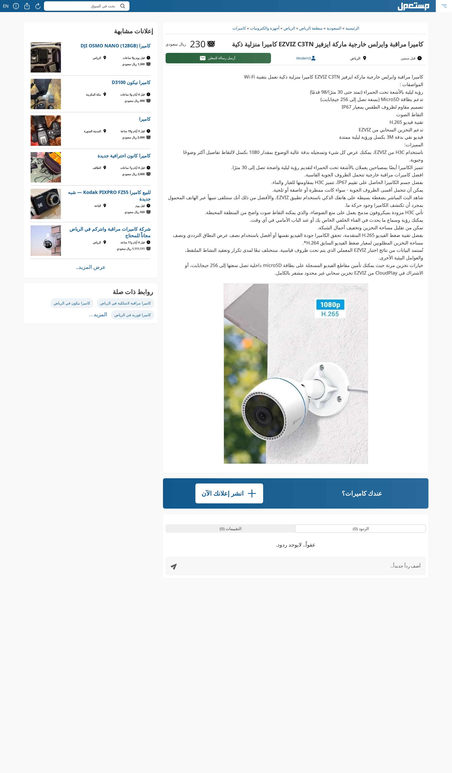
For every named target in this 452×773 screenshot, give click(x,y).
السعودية (334, 28)
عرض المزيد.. (91, 266)
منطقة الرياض (311, 28)
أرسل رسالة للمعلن (221, 57)
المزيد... (98, 314)
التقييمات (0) (230, 528)
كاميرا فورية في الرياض (132, 314)
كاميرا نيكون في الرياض (72, 303)
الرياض (289, 28)
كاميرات (239, 28)
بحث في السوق (103, 5)
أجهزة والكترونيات (264, 28)
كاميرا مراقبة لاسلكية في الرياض (125, 303)
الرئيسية (352, 28)
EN (6, 6)
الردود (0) (361, 528)
